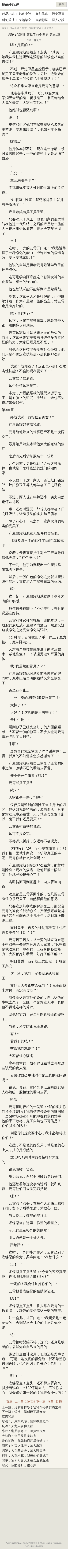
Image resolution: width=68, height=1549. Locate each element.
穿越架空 (25, 20)
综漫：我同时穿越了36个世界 (38, 28)
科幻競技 (8, 20)
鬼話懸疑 (41, 20)
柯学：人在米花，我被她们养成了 (25, 1455)
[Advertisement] (34, 1504)
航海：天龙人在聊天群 (17, 1426)
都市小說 (25, 14)
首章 (9, 1401)
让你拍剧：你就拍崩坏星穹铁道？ (25, 1441)
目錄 (59, 1401)
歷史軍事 (58, 14)
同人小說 (58, 20)
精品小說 (8, 14)
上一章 (19, 1401)
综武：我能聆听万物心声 (19, 1465)
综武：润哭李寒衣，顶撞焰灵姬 (24, 1431)
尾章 (51, 1401)
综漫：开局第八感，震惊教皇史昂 (25, 1421)
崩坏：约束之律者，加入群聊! (23, 1445)
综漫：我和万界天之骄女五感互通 (25, 1460)
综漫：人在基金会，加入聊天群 (24, 1450)
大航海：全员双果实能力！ (20, 1436)
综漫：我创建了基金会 (30, 1411)
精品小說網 (10, 4)
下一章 (40, 1401)
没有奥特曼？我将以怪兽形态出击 (37, 1407)
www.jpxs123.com (34, 1545)
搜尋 (61, 4)
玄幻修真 (41, 14)
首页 (4, 28)
